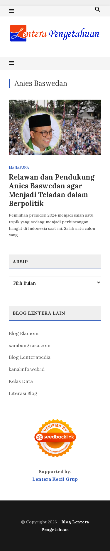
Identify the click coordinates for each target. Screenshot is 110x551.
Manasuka (19, 167)
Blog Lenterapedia (29, 357)
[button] (11, 11)
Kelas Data (21, 381)
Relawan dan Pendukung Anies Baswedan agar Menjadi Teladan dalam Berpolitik (51, 190)
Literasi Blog (23, 393)
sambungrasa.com (29, 345)
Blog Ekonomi (24, 333)
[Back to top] (93, 534)
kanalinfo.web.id (27, 369)
